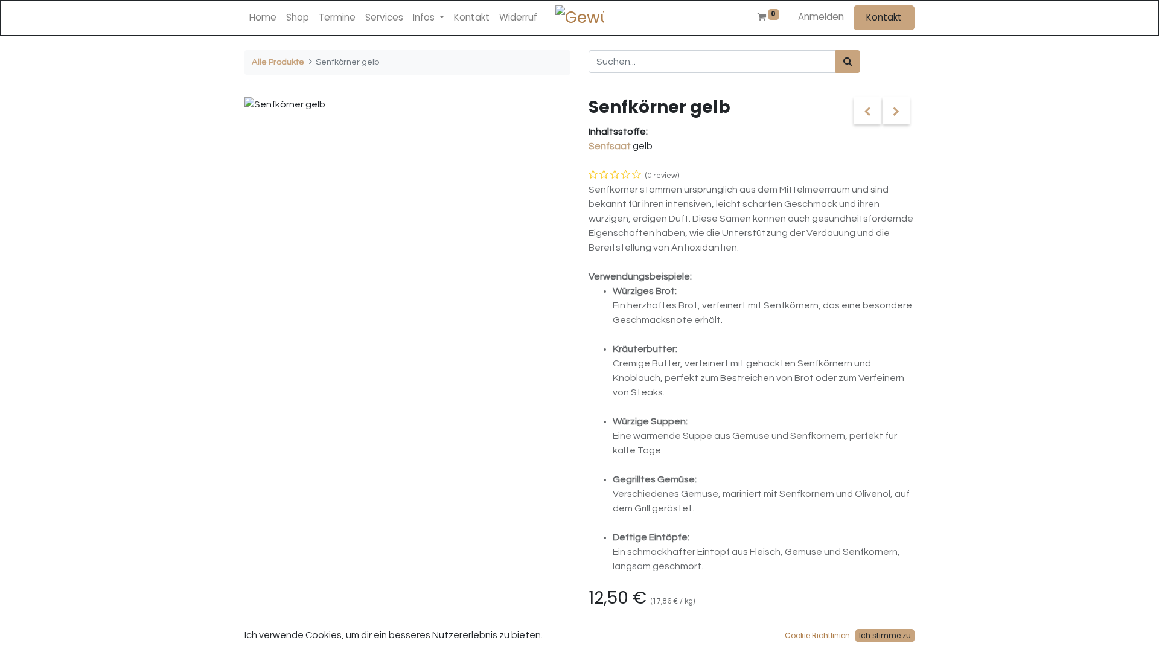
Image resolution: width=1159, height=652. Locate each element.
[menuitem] (262, 18)
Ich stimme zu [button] (885, 635)
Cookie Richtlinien (817, 635)
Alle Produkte (278, 61)
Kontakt (884, 17)
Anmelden (821, 16)
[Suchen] (847, 61)
